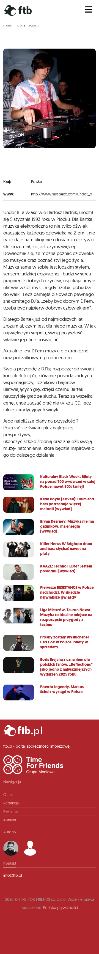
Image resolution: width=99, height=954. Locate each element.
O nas (8, 794)
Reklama (10, 811)
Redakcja (11, 803)
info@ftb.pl (12, 875)
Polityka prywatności (60, 907)
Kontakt (9, 820)
